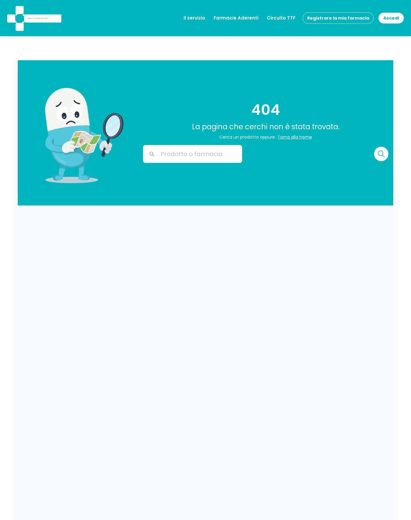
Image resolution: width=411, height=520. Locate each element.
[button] (19, 10)
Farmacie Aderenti (236, 18)
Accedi (391, 18)
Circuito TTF (281, 18)
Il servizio (194, 18)
